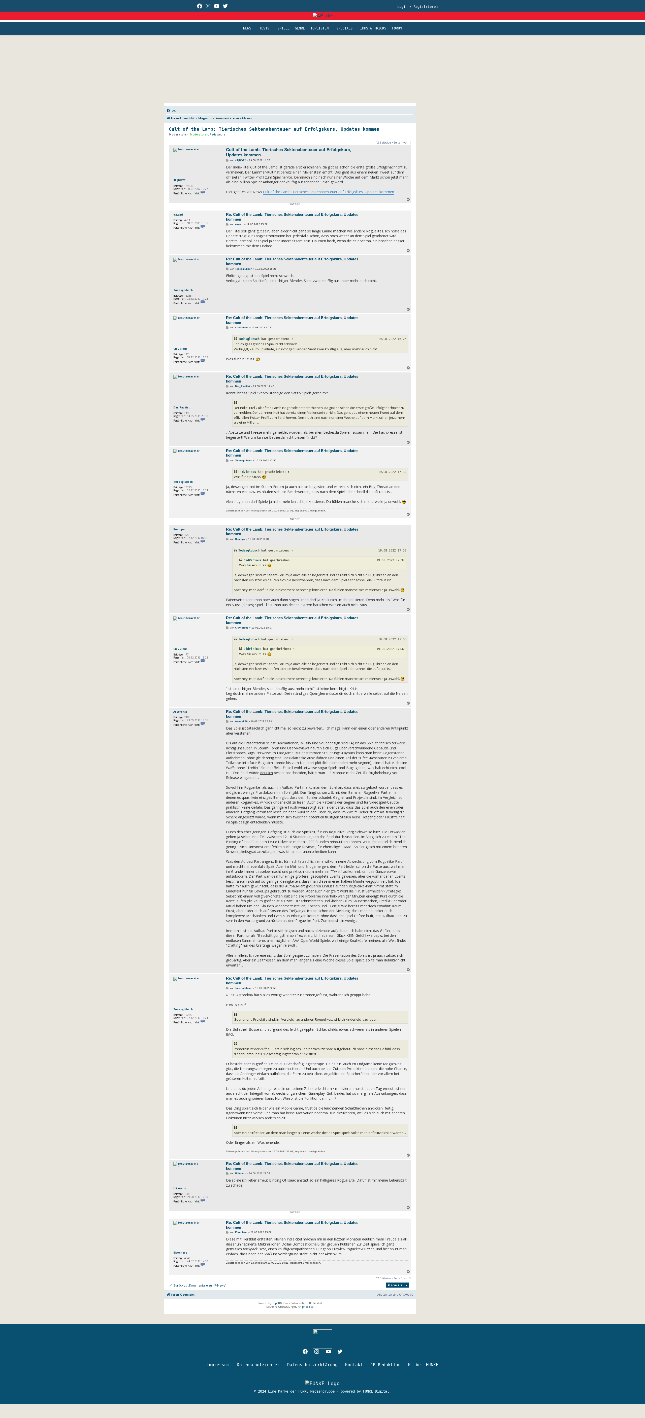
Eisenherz (180, 1252)
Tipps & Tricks (372, 28)
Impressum (218, 1364)
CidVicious (180, 348)
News (247, 28)
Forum (397, 28)
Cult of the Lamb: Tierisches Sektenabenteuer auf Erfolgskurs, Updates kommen (274, 129)
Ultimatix (179, 1188)
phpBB (276, 1303)
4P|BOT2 (179, 180)
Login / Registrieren (417, 7)
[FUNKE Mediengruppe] (322, 1383)
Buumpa (179, 529)
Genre (300, 28)
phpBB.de (307, 1306)
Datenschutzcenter (258, 1364)
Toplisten (319, 28)
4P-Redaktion (385, 1364)
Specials (344, 28)
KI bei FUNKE (423, 1364)
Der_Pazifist (181, 407)
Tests (264, 28)
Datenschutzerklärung (312, 1364)
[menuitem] (171, 111)
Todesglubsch (183, 290)
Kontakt (354, 1364)
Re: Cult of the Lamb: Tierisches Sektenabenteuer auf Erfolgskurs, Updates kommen (292, 216)
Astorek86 (180, 711)
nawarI (178, 214)
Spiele (283, 28)
